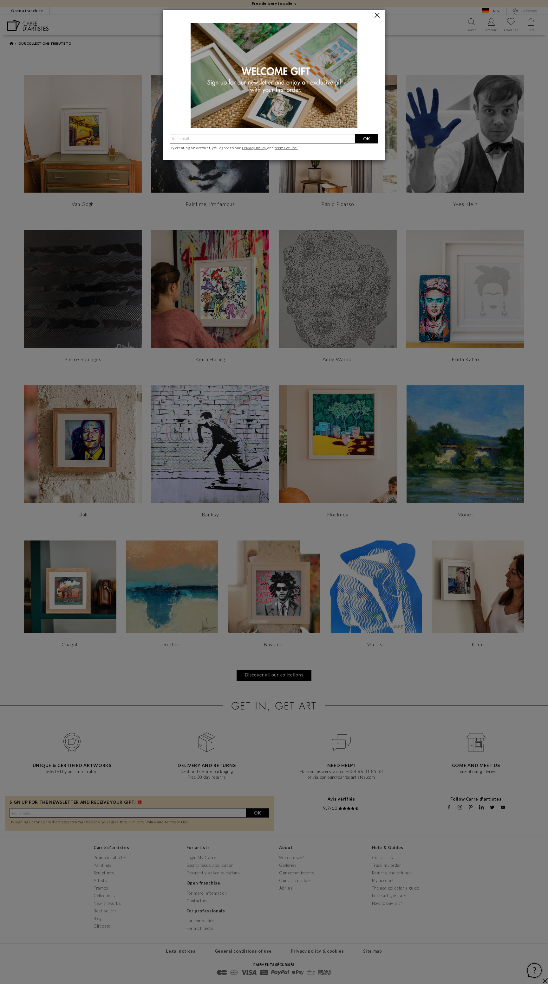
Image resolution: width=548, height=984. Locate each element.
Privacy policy (254, 147)
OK (366, 138)
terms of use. (286, 147)
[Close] (377, 15)
